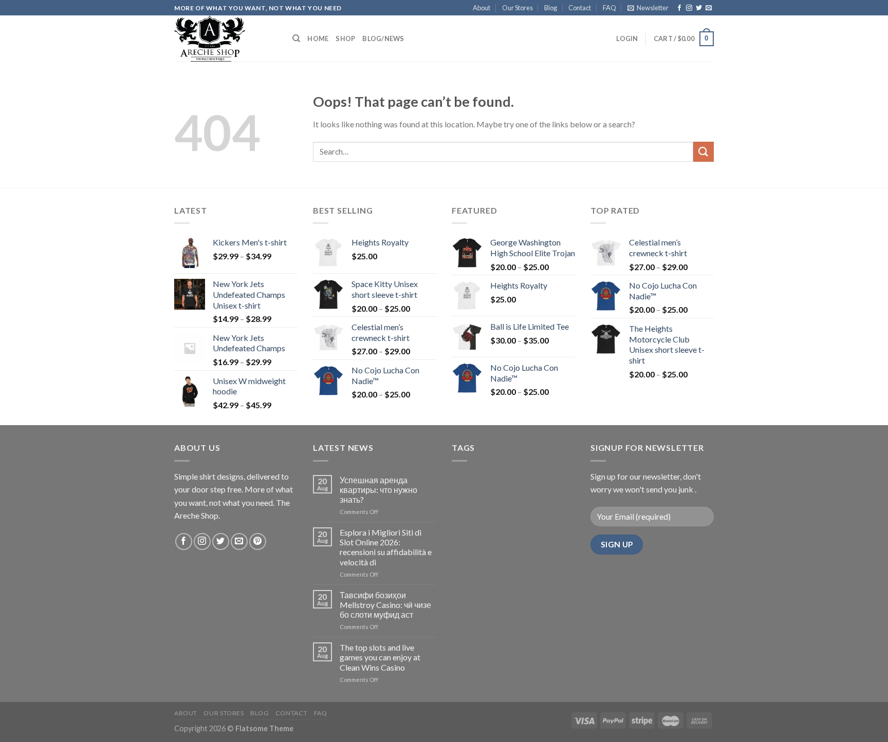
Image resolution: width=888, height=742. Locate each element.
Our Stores (517, 8)
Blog (550, 8)
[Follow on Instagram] (689, 8)
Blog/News (383, 38)
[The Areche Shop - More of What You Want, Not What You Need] (225, 38)
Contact (579, 8)
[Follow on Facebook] (679, 8)
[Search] (296, 38)
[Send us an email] (709, 8)
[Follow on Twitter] (699, 8)
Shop (345, 38)
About (481, 8)
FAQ (609, 8)
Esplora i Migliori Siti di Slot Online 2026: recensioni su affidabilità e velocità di (386, 547)
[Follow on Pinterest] (257, 541)
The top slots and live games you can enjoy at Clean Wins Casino (380, 657)
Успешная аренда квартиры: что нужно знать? (378, 489)
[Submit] (703, 152)
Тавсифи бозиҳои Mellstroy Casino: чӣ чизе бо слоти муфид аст (385, 604)
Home (317, 38)
